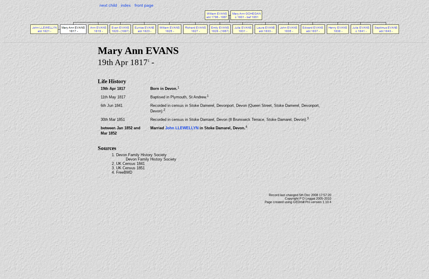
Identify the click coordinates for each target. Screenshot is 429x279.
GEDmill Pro (301, 202)
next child (108, 5)
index (126, 5)
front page (144, 5)
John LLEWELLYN (181, 128)
